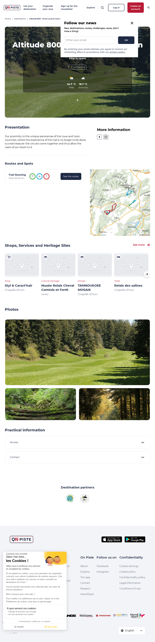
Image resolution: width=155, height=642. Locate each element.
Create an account (135, 7)
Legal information (130, 583)
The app (85, 577)
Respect (85, 588)
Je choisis (19, 626)
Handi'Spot (87, 594)
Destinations (20, 19)
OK (126, 40)
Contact (85, 583)
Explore (91, 7)
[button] (147, 274)
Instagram (103, 571)
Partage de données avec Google (22, 612)
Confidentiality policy (132, 577)
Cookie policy (127, 571)
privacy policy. (117, 52)
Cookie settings (129, 566)
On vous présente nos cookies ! (21, 614)
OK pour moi (50, 626)
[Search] (102, 7)
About (84, 566)
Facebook (103, 566)
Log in (116, 7)
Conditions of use (130, 588)
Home (8, 19)
